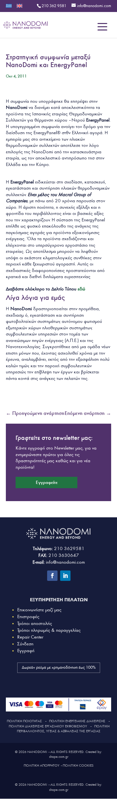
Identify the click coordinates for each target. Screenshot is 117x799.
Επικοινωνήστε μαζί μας (39, 610)
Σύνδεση (25, 644)
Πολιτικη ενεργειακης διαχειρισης (77, 721)
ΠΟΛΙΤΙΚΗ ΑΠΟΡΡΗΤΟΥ (41, 765)
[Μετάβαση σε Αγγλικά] (19, 8)
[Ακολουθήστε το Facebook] (52, 575)
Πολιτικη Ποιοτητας (24, 721)
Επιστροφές (28, 616)
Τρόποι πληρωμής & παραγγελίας (49, 630)
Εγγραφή (25, 650)
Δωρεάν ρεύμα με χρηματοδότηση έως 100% (59, 667)
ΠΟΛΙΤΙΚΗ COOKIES (78, 765)
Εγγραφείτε (47, 482)
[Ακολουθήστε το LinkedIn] (65, 575)
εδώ (81, 289)
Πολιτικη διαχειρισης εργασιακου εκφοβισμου (48, 726)
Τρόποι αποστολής (34, 623)
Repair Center (30, 637)
